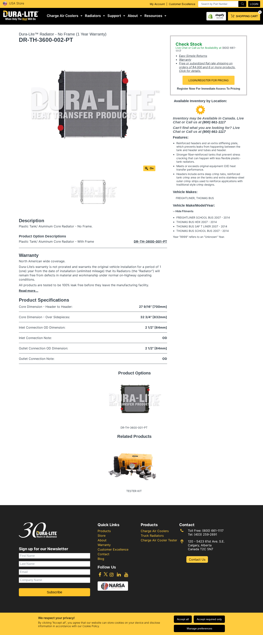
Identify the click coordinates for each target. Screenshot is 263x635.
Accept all (183, 619)
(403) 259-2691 (205, 534)
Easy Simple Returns (193, 56)
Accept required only (209, 619)
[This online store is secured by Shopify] (216, 15)
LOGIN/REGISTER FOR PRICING (208, 80)
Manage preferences (199, 628)
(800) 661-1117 (214, 122)
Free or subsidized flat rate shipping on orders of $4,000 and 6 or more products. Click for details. (207, 67)
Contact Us (197, 559)
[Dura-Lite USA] (21, 15)
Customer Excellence (182, 4)
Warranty (185, 59)
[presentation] (222, 4)
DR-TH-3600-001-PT (150, 241)
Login (254, 4)
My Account (157, 4)
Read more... (28, 291)
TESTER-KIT (134, 491)
